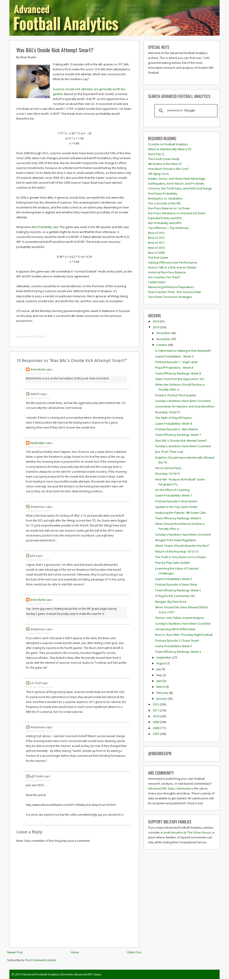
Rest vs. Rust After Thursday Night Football (183, 635)
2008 (156, 728)
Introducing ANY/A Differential (175, 629)
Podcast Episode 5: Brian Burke (176, 501)
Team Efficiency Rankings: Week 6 (178, 518)
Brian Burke (37, 369)
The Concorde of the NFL (164, 203)
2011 (156, 710)
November (163, 339)
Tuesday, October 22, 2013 (38, 373)
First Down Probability (162, 193)
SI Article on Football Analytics (168, 144)
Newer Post (15, 952)
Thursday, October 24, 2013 (38, 780)
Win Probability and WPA (164, 223)
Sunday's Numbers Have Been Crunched (183, 401)
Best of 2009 (156, 253)
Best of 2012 (156, 238)
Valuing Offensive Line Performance (172, 262)
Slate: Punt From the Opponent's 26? (179, 379)
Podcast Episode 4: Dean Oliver (176, 584)
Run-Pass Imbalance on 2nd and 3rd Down (177, 213)
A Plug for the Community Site (175, 596)
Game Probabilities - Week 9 (174, 356)
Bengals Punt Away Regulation (175, 540)
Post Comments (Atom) (40, 960)
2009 (156, 722)
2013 (156, 327)
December (163, 333)
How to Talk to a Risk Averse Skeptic (172, 267)
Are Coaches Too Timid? (164, 277)
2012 (156, 704)
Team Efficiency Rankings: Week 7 (178, 435)
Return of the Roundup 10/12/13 (177, 551)
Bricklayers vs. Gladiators (165, 198)
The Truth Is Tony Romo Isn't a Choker (180, 557)
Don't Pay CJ (156, 154)
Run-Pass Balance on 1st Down (169, 208)
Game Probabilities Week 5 (173, 646)
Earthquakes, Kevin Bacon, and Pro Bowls (176, 183)
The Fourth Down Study (164, 159)
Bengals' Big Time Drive (171, 602)
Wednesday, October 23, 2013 (39, 687)
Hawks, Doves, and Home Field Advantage (176, 179)
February (162, 693)
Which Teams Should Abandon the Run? (182, 546)
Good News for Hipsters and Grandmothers (185, 406)
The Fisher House (199, 832)
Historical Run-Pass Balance (167, 272)
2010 (156, 716)
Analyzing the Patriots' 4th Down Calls (180, 513)
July (159, 669)
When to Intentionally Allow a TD (169, 149)
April (159, 681)
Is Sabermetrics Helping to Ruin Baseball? (183, 351)
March (160, 687)
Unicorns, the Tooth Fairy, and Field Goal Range (180, 188)
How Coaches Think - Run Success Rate (174, 292)
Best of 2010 (156, 248)
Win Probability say (45, 227)
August (161, 663)
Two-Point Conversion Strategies (170, 297)
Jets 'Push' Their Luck (169, 452)
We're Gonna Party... (169, 468)
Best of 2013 (156, 233)
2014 (156, 321)
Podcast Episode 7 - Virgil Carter (176, 362)
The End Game (158, 258)
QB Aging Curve (158, 174)
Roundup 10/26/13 (167, 412)
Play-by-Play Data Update (172, 563)
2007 (156, 734)
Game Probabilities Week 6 (173, 579)
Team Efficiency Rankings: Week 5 (178, 590)
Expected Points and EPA (165, 218)
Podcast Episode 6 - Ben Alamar (176, 429)
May (159, 675)
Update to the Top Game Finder (176, 507)
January (162, 698)
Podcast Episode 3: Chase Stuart (177, 640)
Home (75, 952)
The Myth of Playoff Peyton (173, 418)
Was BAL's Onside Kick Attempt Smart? (54, 50)
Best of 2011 (156, 243)
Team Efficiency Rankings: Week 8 (178, 373)
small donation (173, 832)
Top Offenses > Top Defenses (168, 228)
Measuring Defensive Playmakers (171, 287)
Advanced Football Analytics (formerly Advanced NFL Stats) (61, 974)
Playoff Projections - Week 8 (174, 368)
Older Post (134, 952)
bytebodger (37, 443)
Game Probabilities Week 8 (173, 424)
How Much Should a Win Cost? (168, 169)
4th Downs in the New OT (165, 164)
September (164, 657)
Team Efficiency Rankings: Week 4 (178, 652)
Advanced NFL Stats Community (169, 788)
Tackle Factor (157, 282)
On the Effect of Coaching (172, 490)
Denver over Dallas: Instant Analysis (179, 618)
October (162, 345)
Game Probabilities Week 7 (173, 495)
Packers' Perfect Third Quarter (175, 395)
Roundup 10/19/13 (167, 474)
